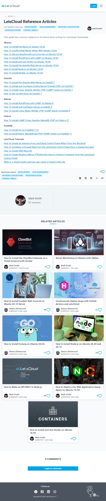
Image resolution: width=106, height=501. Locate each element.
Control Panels (30, 30)
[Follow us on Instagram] (55, 492)
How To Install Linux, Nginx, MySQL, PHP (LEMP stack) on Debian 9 (37, 111)
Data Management (47, 27)
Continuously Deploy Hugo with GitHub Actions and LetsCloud (76, 302)
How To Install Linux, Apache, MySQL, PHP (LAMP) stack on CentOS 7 (38, 90)
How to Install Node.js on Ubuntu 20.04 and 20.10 (78, 345)
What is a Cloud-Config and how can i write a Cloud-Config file (34, 162)
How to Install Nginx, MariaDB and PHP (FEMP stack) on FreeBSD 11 (38, 134)
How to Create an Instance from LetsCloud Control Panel (32, 143)
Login (93, 6)
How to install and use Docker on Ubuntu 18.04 (27, 62)
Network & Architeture (69, 27)
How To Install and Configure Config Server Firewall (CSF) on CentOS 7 (39, 86)
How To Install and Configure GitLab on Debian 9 (28, 107)
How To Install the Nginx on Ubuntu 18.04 (24, 47)
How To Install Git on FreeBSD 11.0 (21, 130)
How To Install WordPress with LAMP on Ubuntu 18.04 (31, 58)
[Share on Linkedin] (85, 178)
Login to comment (53, 468)
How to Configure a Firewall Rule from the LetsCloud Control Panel (37, 147)
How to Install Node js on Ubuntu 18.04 (23, 69)
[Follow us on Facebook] (42, 492)
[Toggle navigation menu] (101, 5)
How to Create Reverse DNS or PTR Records (26, 154)
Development (31, 27)
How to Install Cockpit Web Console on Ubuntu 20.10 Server (24, 302)
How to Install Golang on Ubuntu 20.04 (24, 344)
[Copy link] (102, 178)
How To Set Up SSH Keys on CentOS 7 (23, 94)
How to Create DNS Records (18, 151)
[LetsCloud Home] (10, 6)
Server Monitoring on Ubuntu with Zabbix (77, 258)
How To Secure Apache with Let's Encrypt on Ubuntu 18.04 (33, 54)
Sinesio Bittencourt (17, 309)
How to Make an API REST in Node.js (23, 387)
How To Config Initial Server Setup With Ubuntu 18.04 (30, 50)
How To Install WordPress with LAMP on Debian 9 (29, 103)
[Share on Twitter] (80, 178)
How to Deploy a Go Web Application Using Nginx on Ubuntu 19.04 (78, 388)
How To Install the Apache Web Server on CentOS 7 (29, 82)
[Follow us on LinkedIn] (48, 492)
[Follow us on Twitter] (36, 492)
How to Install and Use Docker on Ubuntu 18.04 (51, 431)
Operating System (13, 30)
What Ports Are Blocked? (73, 143)
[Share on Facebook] (91, 178)
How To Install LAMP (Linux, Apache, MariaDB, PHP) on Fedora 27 (36, 120)
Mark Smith (35, 198)
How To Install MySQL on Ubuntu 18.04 (23, 73)
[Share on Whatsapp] (96, 178)
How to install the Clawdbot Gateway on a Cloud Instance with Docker (25, 259)
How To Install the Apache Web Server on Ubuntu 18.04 (31, 65)
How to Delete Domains (82, 147)
